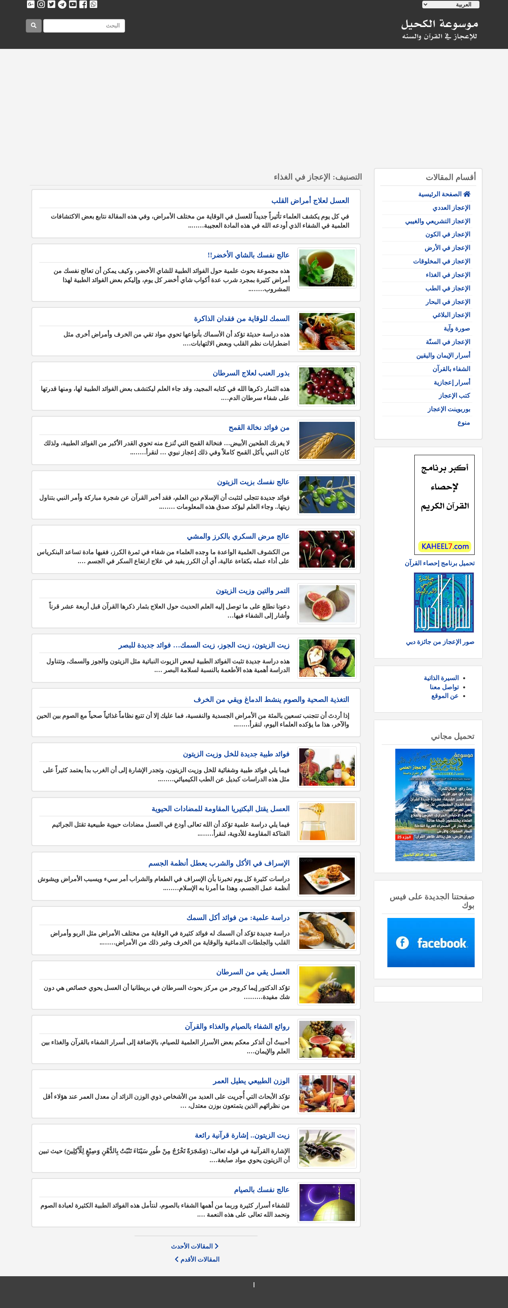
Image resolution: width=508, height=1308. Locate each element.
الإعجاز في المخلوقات (441, 261)
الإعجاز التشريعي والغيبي (437, 221)
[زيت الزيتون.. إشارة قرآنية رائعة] (327, 1148)
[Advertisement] (254, 108)
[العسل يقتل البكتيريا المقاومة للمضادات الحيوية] (327, 821)
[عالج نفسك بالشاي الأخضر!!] (327, 267)
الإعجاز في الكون (447, 234)
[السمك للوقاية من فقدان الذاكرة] (327, 331)
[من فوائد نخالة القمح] (327, 440)
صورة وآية (457, 328)
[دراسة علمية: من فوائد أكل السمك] (327, 930)
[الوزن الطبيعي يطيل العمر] (327, 1093)
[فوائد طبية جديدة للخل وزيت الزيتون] (327, 766)
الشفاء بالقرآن (451, 368)
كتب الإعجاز (454, 395)
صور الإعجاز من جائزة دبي (440, 641)
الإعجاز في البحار (448, 301)
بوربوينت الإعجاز (449, 409)
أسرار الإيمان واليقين (443, 355)
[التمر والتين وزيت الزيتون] (327, 603)
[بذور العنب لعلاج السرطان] (327, 385)
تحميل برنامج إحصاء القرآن (440, 563)
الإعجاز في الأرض (447, 247)
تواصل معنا (444, 687)
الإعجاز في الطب (447, 288)
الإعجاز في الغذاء (448, 274)
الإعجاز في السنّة (448, 341)
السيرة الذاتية (441, 677)
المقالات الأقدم (200, 1259)
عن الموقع (445, 695)
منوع (464, 422)
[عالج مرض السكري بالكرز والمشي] (327, 549)
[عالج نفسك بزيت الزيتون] (327, 494)
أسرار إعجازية (452, 382)
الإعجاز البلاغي (451, 314)
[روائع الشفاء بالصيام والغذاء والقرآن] (327, 1039)
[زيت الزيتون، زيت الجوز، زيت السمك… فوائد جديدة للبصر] (327, 658)
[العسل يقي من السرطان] (327, 984)
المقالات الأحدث (192, 1246)
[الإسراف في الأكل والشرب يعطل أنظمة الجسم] (327, 876)
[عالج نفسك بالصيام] (327, 1202)
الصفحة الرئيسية (440, 194)
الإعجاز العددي (451, 207)
